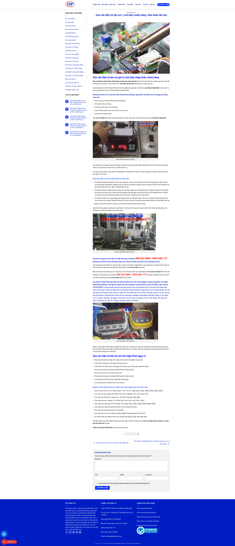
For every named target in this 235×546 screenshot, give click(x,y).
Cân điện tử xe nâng (71, 61)
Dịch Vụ (138, 4)
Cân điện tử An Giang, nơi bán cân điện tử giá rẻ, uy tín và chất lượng (78, 133)
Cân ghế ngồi (69, 22)
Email (122, 475)
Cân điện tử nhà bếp (71, 47)
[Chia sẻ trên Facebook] (124, 433)
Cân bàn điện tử (70, 19)
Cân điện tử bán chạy (72, 90)
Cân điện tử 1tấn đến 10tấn (74, 75)
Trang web (148, 475)
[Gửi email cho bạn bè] (131, 433)
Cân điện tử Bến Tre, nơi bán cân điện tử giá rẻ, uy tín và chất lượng (78, 102)
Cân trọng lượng (70, 40)
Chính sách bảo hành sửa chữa (147, 525)
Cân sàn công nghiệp (72, 54)
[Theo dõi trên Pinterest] (80, 532)
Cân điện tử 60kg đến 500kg (74, 72)
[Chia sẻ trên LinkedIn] (138, 433)
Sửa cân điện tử (131, 12)
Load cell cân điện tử (72, 83)
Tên (96, 475)
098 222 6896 (112, 532)
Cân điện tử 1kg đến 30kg (73, 68)
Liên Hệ (151, 4)
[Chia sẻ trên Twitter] (128, 433)
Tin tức (145, 4)
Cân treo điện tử (70, 26)
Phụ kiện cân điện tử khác (73, 86)
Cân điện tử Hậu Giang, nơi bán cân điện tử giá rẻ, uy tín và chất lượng (78, 125)
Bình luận (98, 459)
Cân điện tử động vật (72, 58)
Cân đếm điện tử (70, 33)
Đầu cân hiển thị (70, 79)
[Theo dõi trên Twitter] (73, 532)
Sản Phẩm (121, 4)
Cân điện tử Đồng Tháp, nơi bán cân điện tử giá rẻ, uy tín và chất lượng (78, 110)
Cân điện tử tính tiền (71, 29)
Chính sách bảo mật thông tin (146, 512)
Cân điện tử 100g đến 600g (74, 65)
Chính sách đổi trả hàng (144, 508)
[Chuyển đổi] (86, 19)
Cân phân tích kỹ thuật (72, 43)
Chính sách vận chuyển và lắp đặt (148, 521)
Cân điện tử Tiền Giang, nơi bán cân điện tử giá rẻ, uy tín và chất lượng (78, 118)
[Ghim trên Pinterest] (134, 433)
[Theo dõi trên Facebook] (66, 532)
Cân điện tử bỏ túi (71, 51)
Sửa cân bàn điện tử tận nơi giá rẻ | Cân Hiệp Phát (112, 443)
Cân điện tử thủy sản (72, 36)
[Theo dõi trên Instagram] (70, 532)
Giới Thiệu (104, 4)
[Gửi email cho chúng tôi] (76, 532)
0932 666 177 (110, 528)
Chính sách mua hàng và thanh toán (148, 517)
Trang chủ (96, 4)
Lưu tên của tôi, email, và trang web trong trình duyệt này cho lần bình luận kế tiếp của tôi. (124, 483)
